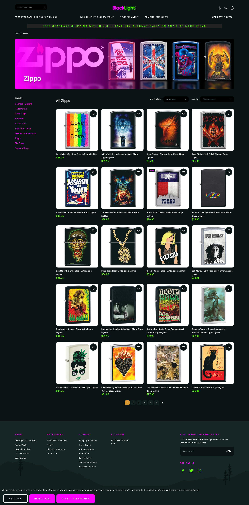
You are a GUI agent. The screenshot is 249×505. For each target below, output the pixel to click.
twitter (191, 470)
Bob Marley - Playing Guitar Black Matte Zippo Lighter (122, 331)
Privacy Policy (85, 458)
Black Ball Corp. (23, 128)
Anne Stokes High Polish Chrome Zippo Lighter (210, 156)
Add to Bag (77, 134)
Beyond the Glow (157, 17)
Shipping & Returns (56, 449)
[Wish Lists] (226, 8)
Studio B (19, 118)
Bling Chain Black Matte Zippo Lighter (118, 271)
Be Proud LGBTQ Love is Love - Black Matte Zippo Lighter (211, 214)
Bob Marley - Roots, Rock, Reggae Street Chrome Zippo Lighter (165, 331)
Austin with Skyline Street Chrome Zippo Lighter (165, 214)
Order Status (85, 445)
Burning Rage (22, 148)
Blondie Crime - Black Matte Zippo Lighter (166, 271)
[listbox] (176, 99)
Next (162, 402)
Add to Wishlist (93, 113)
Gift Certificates (222, 17)
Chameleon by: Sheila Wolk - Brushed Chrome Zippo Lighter (167, 389)
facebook (183, 470)
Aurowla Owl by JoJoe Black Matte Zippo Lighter (120, 214)
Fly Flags (19, 143)
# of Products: (156, 99)
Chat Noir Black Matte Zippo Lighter (208, 387)
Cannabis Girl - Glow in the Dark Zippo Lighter (77, 387)
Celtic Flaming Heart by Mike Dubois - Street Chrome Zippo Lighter (121, 389)
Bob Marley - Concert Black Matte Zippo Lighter (74, 331)
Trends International (25, 133)
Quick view (77, 125)
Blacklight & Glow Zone (97, 17)
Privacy (50, 445)
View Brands (20, 458)
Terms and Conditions (57, 441)
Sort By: (195, 99)
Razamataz (21, 109)
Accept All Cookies (75, 499)
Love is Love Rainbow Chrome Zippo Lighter (76, 154)
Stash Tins (20, 123)
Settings (15, 499)
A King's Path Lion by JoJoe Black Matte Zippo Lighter (119, 156)
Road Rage (20, 113)
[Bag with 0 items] (232, 8)
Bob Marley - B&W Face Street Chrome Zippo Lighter (212, 272)
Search (44, 7)
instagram (199, 470)
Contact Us (52, 454)
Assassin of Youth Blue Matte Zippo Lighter (76, 212)
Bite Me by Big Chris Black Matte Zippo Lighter (74, 272)
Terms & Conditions (88, 462)
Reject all (42, 499)
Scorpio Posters (23, 104)
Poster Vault (129, 17)
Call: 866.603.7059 (87, 467)
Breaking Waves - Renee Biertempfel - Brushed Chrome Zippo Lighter (209, 331)
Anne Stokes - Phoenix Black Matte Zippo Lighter (166, 156)
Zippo (18, 138)
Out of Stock (122, 251)
